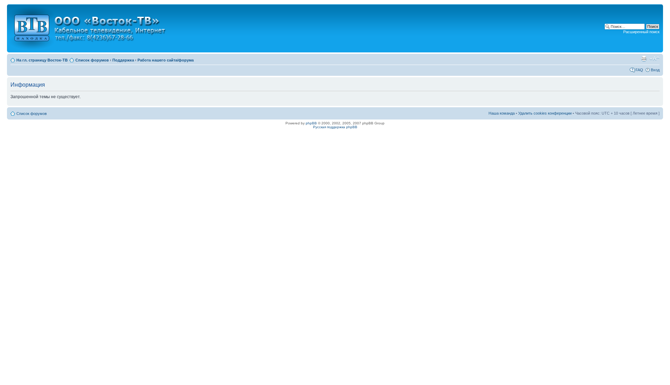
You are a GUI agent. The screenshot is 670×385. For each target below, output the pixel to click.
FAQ (639, 70)
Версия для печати (644, 59)
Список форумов (92, 60)
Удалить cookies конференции (545, 113)
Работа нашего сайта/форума (165, 60)
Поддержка (123, 60)
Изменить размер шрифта (654, 59)
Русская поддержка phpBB (335, 127)
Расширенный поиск (641, 32)
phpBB (311, 123)
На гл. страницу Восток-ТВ (42, 60)
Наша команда (502, 113)
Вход (655, 70)
